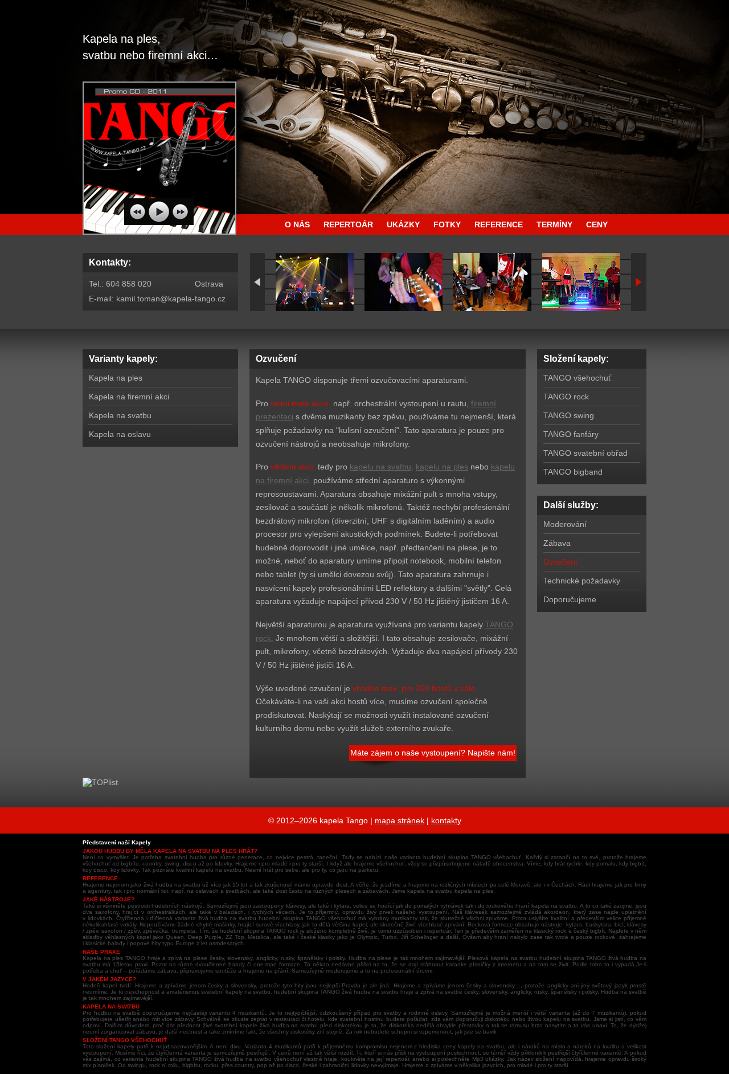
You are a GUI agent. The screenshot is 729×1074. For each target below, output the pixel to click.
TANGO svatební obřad (585, 453)
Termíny (554, 224)
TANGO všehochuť (577, 377)
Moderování (565, 524)
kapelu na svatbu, (381, 466)
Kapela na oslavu (120, 434)
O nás (297, 224)
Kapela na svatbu (120, 415)
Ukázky (403, 224)
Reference (498, 224)
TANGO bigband (573, 471)
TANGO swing (568, 415)
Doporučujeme (569, 599)
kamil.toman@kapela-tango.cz (171, 298)
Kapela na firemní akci (129, 396)
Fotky (447, 224)
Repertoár (348, 224)
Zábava (557, 543)
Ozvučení (560, 561)
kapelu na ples (442, 466)
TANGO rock (566, 396)
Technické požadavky (581, 580)
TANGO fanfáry (571, 434)
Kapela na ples (115, 377)
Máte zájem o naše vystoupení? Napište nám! (432, 752)
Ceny (597, 224)
